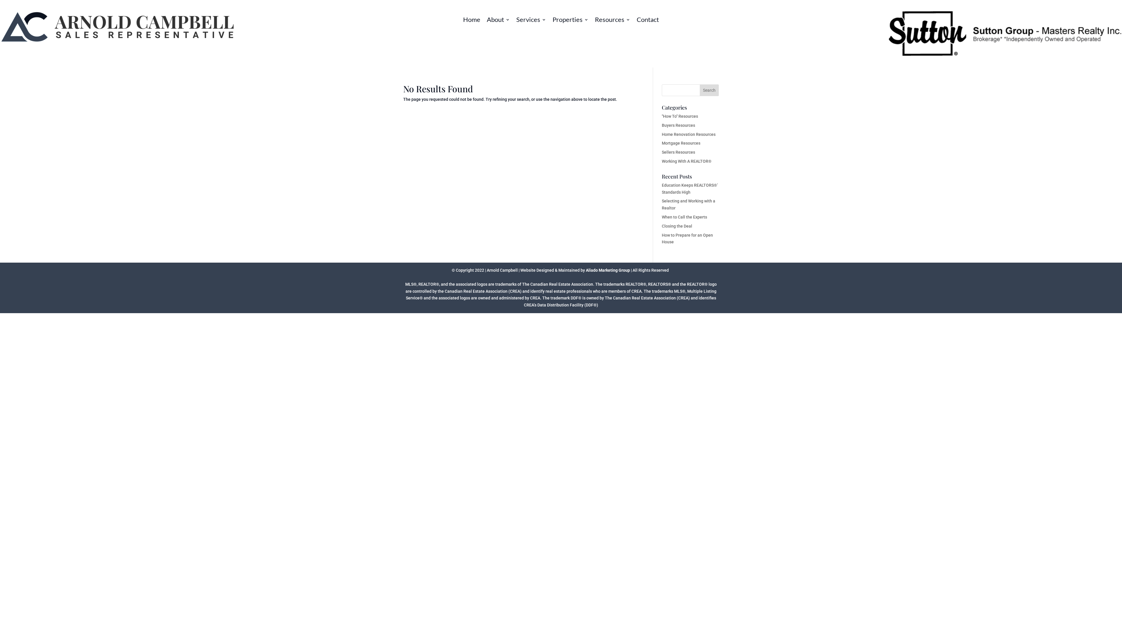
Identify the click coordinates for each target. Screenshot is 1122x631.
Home (471, 20)
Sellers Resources (678, 152)
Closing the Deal (677, 226)
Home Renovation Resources (689, 134)
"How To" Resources (680, 116)
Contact (648, 20)
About (495, 20)
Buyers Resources (678, 125)
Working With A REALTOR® (686, 161)
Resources (609, 20)
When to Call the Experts (684, 217)
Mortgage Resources (681, 143)
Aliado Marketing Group (608, 270)
